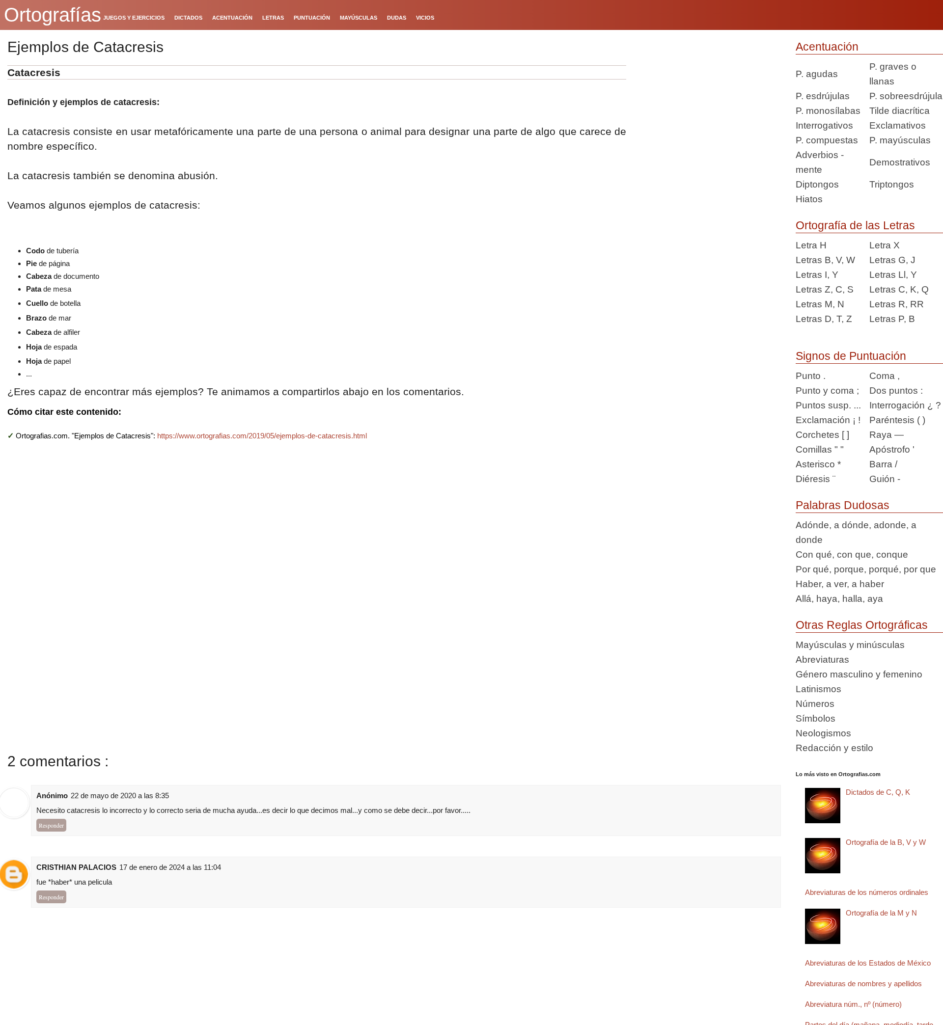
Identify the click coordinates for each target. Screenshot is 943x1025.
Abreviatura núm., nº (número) (853, 1004)
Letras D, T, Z (824, 319)
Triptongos (891, 184)
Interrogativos (824, 125)
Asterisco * (818, 464)
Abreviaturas (822, 659)
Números (815, 704)
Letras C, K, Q (899, 289)
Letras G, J (892, 260)
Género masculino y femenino (859, 674)
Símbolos (815, 718)
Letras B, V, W (825, 260)
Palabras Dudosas (842, 505)
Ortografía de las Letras (855, 225)
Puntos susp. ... (828, 405)
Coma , (884, 376)
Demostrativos (899, 162)
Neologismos (823, 733)
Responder (51, 825)
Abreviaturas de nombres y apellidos (863, 983)
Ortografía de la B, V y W (886, 842)
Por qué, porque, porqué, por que (866, 569)
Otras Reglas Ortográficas (862, 625)
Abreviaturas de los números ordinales (866, 892)
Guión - (884, 479)
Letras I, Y (817, 275)
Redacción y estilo (834, 748)
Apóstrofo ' (892, 449)
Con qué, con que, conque (852, 554)
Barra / (883, 464)
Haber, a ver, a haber (840, 584)
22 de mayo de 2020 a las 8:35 (120, 795)
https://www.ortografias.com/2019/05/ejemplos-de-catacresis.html (262, 436)
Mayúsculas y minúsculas (850, 645)
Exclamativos (897, 125)
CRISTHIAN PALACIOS (76, 867)
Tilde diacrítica (899, 111)
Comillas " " (820, 449)
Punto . (811, 376)
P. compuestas (827, 140)
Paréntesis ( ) (897, 420)
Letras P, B (892, 319)
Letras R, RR (896, 304)
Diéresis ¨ (815, 479)
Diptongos (817, 184)
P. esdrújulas (823, 96)
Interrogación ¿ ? (905, 405)
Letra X (884, 245)
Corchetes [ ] (822, 435)
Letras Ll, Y (893, 275)
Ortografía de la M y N (881, 913)
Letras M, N (820, 304)
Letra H (811, 245)
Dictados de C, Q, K (878, 792)
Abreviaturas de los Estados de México (868, 963)
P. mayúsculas (900, 140)
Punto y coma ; (827, 390)
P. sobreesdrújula (906, 96)
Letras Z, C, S (825, 289)
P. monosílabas (828, 111)
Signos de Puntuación (851, 356)
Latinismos (818, 689)
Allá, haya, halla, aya (839, 598)
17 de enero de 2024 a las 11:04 (170, 867)
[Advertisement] (707, 126)
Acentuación (827, 46)
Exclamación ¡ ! (828, 420)
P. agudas (817, 74)
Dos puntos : (896, 390)
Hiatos (809, 199)
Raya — (886, 435)
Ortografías (52, 15)
